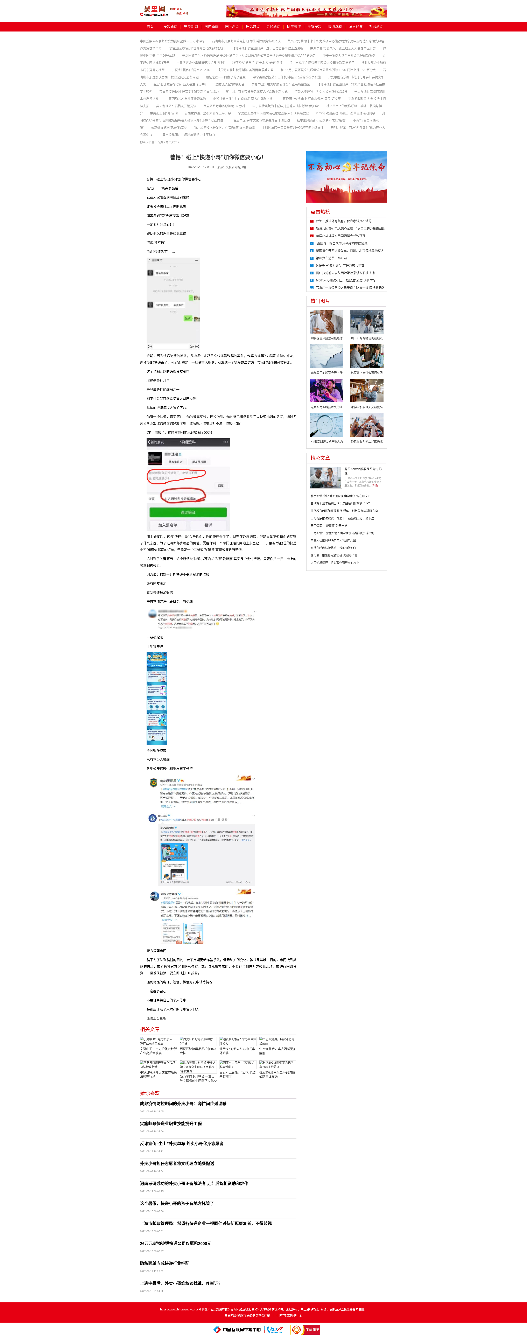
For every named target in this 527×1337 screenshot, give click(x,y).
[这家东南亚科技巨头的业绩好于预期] (326, 390)
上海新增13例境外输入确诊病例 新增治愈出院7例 (342, 533)
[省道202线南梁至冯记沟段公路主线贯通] (277, 1064)
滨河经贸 (356, 27)
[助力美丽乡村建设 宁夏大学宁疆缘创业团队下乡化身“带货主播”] (198, 1067)
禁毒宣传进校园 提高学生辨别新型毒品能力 (189, 91)
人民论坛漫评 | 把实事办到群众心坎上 (335, 562)
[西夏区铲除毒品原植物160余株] (198, 1041)
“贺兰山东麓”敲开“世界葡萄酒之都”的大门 (197, 48)
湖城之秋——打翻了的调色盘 (226, 77)
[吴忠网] (164, 8)
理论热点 (253, 27)
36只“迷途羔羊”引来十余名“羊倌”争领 (257, 62)
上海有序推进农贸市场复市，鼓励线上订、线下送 (342, 518)
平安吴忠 (315, 27)
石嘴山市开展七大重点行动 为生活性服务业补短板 (246, 41)
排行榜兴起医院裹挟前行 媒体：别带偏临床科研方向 (344, 510)
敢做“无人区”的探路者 (230, 84)
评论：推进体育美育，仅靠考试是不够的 (344, 221)
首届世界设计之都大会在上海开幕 (208, 113)
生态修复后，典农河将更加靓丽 (277, 1051)
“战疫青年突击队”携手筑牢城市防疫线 (341, 243)
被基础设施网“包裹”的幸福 (169, 127)
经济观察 (335, 27)
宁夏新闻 (191, 27)
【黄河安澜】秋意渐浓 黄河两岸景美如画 (245, 70)
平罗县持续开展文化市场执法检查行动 (158, 1074)
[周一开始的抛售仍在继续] (367, 321)
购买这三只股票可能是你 (327, 338)
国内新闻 (212, 27)
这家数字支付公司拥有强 (367, 372)
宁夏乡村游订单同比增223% (191, 70)
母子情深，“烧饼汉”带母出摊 (329, 525)
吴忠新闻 (170, 27)
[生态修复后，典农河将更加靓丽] (277, 1041)
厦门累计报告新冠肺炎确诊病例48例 (334, 555)
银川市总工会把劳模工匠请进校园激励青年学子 (321, 62)
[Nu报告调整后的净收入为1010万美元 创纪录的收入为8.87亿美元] (326, 424)
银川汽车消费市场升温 (331, 258)
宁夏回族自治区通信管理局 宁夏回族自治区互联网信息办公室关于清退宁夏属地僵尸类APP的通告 (249, 55)
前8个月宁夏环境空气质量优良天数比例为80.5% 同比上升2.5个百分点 (328, 70)
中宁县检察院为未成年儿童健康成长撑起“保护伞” (285, 106)
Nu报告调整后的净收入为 (326, 441)
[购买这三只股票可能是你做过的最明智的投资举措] (326, 321)
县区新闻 (273, 27)
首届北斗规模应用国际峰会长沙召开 (340, 236)
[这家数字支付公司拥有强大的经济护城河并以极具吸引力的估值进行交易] (367, 355)
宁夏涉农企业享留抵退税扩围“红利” (200, 62)
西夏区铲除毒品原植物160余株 (224, 106)
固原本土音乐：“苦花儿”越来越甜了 (237, 1074)
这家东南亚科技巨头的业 (327, 407)
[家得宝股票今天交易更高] (367, 390)
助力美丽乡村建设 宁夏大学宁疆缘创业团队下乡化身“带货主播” (198, 1079)
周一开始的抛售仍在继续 (367, 338)
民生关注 (294, 27)
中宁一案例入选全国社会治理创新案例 (349, 55)
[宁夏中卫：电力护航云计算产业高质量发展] (158, 1041)
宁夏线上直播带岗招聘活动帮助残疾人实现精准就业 (273, 113)
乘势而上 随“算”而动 (164, 113)
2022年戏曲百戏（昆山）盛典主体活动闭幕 (345, 113)
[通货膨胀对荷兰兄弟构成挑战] (367, 424)
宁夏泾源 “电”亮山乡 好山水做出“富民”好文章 (310, 98)
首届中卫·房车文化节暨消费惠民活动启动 (261, 120)
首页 (150, 27)
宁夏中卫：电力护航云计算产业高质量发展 (281, 84)
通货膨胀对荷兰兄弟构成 (367, 441)
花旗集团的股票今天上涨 (327, 372)
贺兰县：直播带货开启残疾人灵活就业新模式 (257, 91)
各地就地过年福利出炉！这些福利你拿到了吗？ (341, 503)
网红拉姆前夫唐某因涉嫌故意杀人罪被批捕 (345, 273)
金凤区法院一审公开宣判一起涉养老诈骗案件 (293, 127)
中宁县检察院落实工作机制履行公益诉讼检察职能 (287, 77)
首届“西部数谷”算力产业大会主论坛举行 (180, 84)
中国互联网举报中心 (289, 1315)
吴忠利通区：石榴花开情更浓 (176, 106)
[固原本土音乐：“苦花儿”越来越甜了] (238, 1064)
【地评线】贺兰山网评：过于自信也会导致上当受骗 (267, 48)
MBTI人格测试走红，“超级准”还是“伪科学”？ (346, 280)
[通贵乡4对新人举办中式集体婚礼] (238, 1041)
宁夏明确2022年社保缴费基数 (186, 98)
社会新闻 (376, 27)
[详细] (375, 485)
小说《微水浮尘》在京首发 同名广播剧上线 (243, 98)
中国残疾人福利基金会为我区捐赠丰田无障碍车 (172, 41)
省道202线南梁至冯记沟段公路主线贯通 (277, 1074)
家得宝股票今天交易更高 (367, 407)
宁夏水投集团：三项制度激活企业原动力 (187, 134)
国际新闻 (232, 27)
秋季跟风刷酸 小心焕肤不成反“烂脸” (321, 120)
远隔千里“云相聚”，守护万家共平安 (340, 265)
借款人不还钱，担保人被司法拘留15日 (321, 91)
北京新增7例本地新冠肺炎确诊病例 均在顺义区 (341, 496)
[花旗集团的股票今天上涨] (326, 355)
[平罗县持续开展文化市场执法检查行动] (158, 1064)
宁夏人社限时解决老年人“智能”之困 (333, 540)
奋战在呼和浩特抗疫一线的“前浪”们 (333, 548)
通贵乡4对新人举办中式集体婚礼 (237, 1051)
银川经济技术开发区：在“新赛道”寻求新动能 (224, 127)
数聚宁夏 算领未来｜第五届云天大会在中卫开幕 (343, 48)
